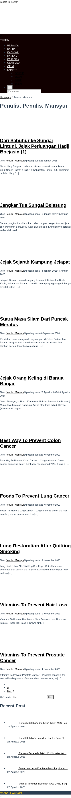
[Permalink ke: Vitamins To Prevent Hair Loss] (18, 596)
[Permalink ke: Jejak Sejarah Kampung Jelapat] (18, 253)
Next (9, 691)
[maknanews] (27, 32)
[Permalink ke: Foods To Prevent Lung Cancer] (18, 487)
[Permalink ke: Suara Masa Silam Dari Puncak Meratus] (18, 310)
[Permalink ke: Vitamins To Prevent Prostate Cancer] (18, 646)
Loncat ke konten (9, 1)
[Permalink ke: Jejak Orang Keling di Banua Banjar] (18, 369)
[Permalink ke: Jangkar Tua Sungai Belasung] (18, 197)
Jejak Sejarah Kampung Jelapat (35, 262)
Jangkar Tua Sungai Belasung (33, 205)
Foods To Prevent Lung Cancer (34, 496)
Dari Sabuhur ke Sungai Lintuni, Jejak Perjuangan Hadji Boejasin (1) (34, 146)
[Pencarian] (10, 87)
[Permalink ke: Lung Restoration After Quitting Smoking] (18, 537)
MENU (5, 39)
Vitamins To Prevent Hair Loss (33, 604)
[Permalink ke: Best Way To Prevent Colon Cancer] (18, 432)
